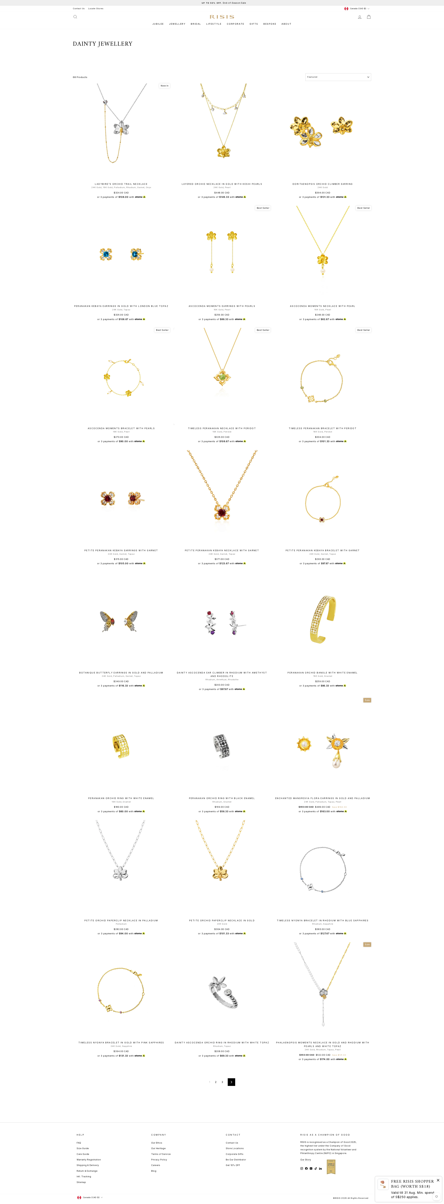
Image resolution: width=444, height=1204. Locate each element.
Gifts (254, 23)
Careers (155, 1165)
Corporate (235, 23)
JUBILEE (158, 23)
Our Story (305, 1159)
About (286, 23)
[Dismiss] (438, 1180)
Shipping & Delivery (88, 1165)
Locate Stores (96, 8)
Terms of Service (161, 1154)
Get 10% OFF (233, 1165)
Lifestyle (213, 23)
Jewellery (177, 23)
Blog (153, 1171)
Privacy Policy (159, 1159)
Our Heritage (158, 1148)
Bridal (196, 23)
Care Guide (83, 1154)
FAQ (79, 1142)
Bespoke (269, 23)
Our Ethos (156, 1142)
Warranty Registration (89, 1159)
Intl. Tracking (84, 1176)
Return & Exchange (87, 1171)
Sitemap (81, 1182)
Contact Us (79, 8)
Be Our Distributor (236, 1159)
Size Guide (83, 1148)
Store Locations (235, 1148)
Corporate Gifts (235, 1154)
